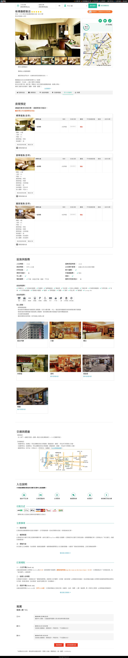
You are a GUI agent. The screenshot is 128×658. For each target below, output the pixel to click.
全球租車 (102, 1)
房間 (33, 92)
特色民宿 (95, 1)
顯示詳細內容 (54, 376)
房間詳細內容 (23, 148)
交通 (57, 92)
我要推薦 (59, 645)
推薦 (78, 92)
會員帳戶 (125, 1)
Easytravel (66, 656)
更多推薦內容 (71, 645)
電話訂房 (30, 144)
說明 (69, 92)
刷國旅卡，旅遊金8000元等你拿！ (102, 11)
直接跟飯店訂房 (86, 1)
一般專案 (38, 126)
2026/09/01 (73, 126)
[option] (32, 330)
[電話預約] (110, 20)
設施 (45, 92)
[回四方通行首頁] (3, 1)
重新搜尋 (93, 6)
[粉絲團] (105, 20)
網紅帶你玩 (110, 1)
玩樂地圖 (118, 1)
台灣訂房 (77, 1)
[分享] (100, 20)
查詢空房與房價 (21, 144)
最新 (22, 92)
